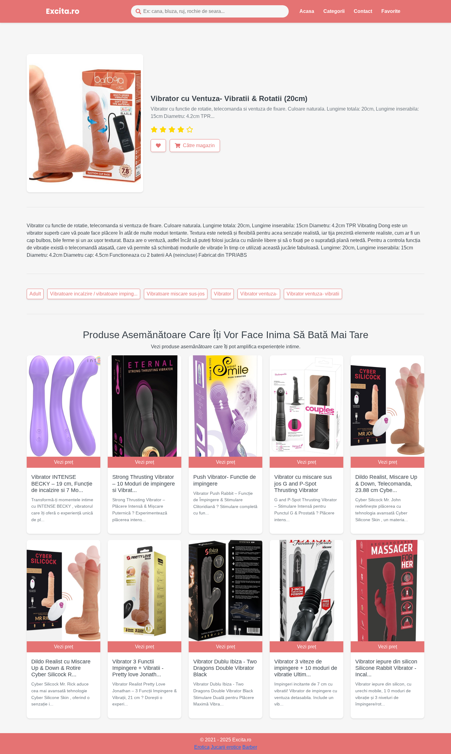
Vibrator (222, 293)
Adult (35, 293)
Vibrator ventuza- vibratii (313, 293)
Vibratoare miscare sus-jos (176, 293)
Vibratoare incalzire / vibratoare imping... (93, 293)
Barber (249, 747)
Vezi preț (63, 462)
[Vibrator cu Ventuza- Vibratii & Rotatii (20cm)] (85, 122)
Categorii (334, 11)
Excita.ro (62, 11)
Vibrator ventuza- (258, 293)
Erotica (202, 747)
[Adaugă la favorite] (158, 145)
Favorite (390, 11)
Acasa (306, 11)
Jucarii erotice (226, 747)
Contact (363, 11)
